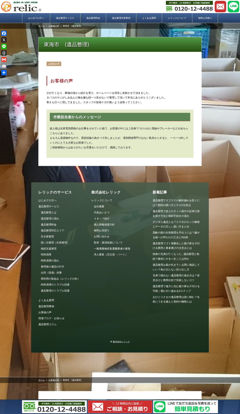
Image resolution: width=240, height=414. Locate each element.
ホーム (41, 26)
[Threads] (4, 53)
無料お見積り (205, 18)
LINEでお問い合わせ (233, 6)
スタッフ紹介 (102, 218)
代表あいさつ (102, 212)
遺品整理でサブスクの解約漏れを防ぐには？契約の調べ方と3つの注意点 (176, 203)
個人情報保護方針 (104, 224)
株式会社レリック (121, 341)
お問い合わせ (220, 6)
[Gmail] (4, 59)
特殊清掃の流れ (50, 260)
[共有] (4, 72)
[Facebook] (4, 33)
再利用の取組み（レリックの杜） (60, 278)
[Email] (4, 66)
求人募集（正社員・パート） (111, 254)
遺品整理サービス (65, 18)
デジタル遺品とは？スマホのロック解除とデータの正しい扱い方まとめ (176, 224)
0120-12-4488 (189, 6)
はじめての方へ (36, 18)
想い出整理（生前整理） (55, 242)
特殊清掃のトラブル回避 (55, 284)
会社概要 (99, 206)
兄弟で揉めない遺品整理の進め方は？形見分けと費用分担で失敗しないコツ (176, 278)
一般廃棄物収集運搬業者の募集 (112, 248)
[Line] (4, 46)
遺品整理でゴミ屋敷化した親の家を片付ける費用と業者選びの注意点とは (176, 246)
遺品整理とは (48, 212)
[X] (4, 40)
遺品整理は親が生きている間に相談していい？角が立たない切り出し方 (176, 267)
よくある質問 (149, 18)
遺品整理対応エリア (52, 230)
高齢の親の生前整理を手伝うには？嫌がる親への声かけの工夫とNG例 (176, 235)
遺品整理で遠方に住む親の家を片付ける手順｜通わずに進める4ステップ (176, 289)
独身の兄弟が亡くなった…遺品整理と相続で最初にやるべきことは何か (176, 256)
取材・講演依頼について (108, 242)
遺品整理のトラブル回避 (55, 290)
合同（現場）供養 (51, 272)
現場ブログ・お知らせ (51, 318)
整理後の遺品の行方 (52, 266)
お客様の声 (53, 26)
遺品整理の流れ (50, 218)
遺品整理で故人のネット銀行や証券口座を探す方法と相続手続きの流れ (176, 213)
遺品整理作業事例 (121, 18)
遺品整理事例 (46, 306)
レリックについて (177, 18)
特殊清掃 (46, 254)
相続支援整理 (48, 248)
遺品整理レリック (21, 6)
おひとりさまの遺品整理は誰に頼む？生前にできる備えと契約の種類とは (176, 299)
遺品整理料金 (93, 18)
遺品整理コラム (47, 324)
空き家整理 (47, 236)
